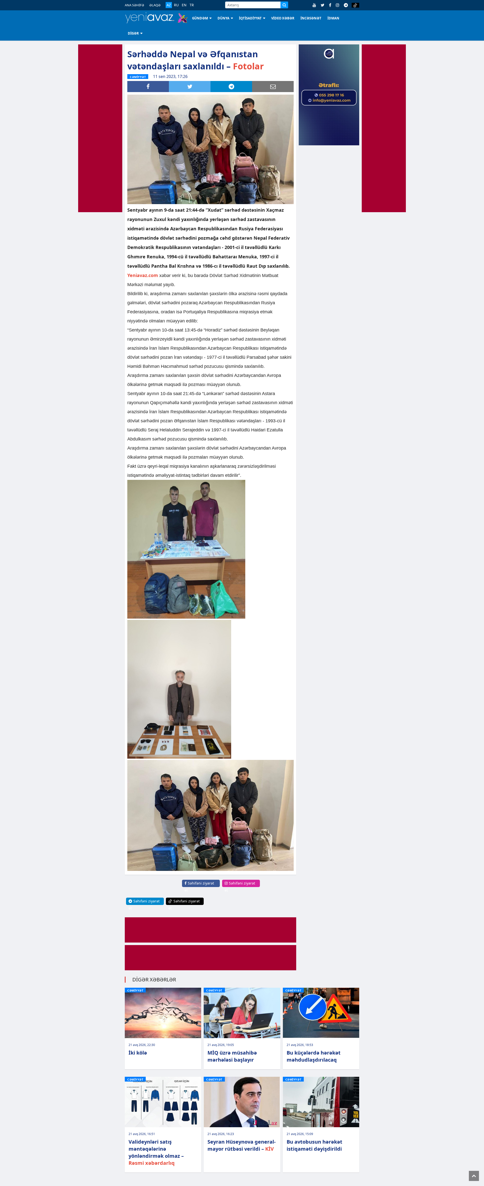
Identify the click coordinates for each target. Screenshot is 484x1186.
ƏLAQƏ (155, 5)
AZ (169, 5)
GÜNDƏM (200, 18)
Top (474, 1176)
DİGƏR (133, 33)
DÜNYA (223, 18)
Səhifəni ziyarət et (199, 887)
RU (176, 5)
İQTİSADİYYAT (250, 18)
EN (184, 5)
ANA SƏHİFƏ (134, 5)
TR (192, 5)
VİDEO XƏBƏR (282, 18)
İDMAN (333, 18)
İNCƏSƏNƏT (310, 18)
